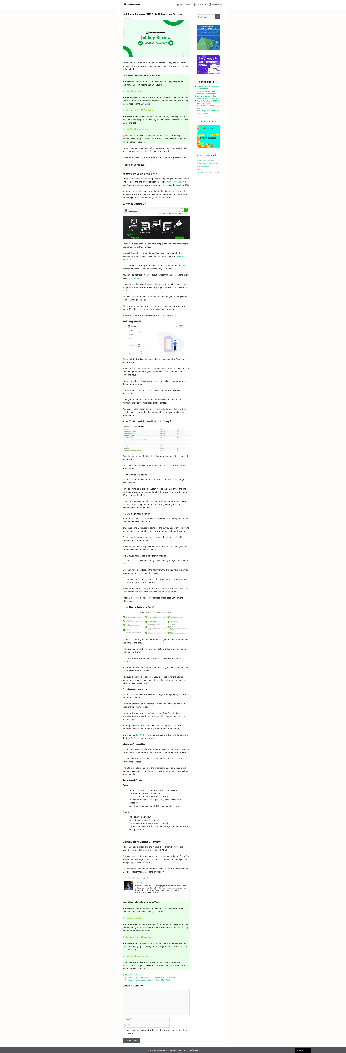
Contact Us (172, 1050)
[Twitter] (125, 897)
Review (139, 975)
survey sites (133, 278)
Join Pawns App (202, 163)
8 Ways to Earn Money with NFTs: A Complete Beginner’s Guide (150, 977)
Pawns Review (213, 163)
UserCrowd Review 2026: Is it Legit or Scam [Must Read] (147, 980)
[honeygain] (208, 148)
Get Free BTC (202, 172)
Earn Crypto (201, 4)
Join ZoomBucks (203, 167)
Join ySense (201, 160)
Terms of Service (192, 1050)
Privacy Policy (181, 1050)
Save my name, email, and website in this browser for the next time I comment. (156, 1031)
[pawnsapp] (208, 64)
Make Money (185, 4)
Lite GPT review (143, 735)
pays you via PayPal (177, 182)
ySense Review (210, 160)
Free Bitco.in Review (212, 172)
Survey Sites (217, 4)
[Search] (217, 16)
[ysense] (208, 49)
